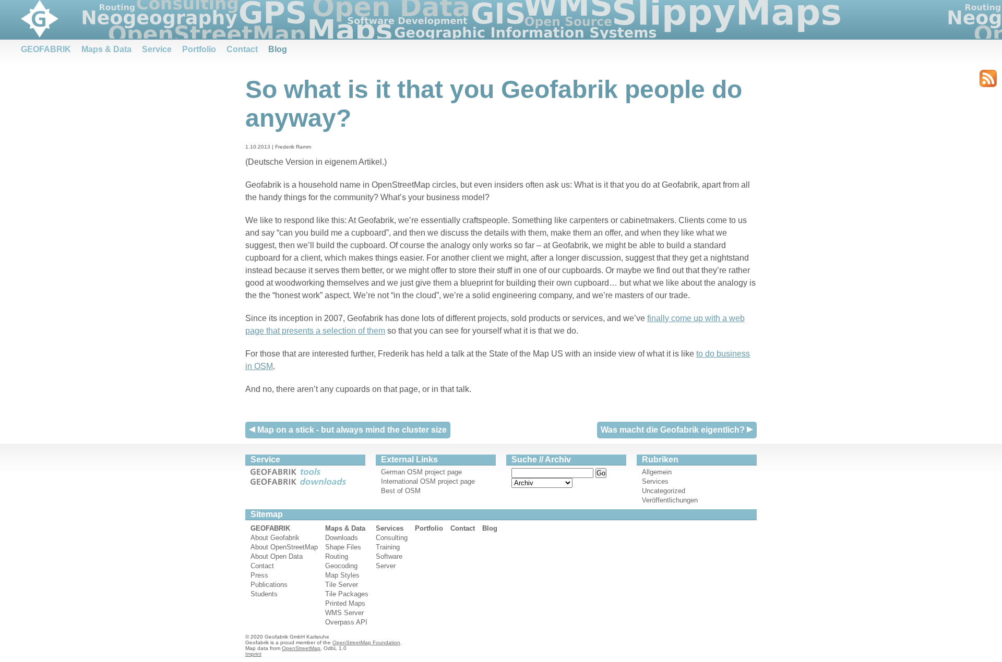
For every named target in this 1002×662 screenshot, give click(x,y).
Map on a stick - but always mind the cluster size (351, 429)
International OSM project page (428, 481)
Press (259, 575)
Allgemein (657, 472)
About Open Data (276, 556)
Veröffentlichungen (670, 500)
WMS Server (344, 613)
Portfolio (199, 49)
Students (264, 594)
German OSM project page (421, 472)
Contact (242, 49)
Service (157, 49)
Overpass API (346, 622)
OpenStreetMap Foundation (366, 642)
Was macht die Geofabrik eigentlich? (674, 429)
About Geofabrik (275, 538)
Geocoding (341, 566)
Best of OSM (401, 491)
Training (388, 547)
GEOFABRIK (46, 49)
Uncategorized (663, 491)
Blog (277, 49)
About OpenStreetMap (284, 547)
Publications (269, 585)
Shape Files (343, 547)
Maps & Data (106, 49)
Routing (336, 556)
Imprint (253, 654)
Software (389, 556)
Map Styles (342, 575)
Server (386, 566)
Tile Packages (346, 594)
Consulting (392, 538)
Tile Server (341, 585)
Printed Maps (345, 603)
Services (655, 481)
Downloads (341, 538)
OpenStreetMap (301, 648)
